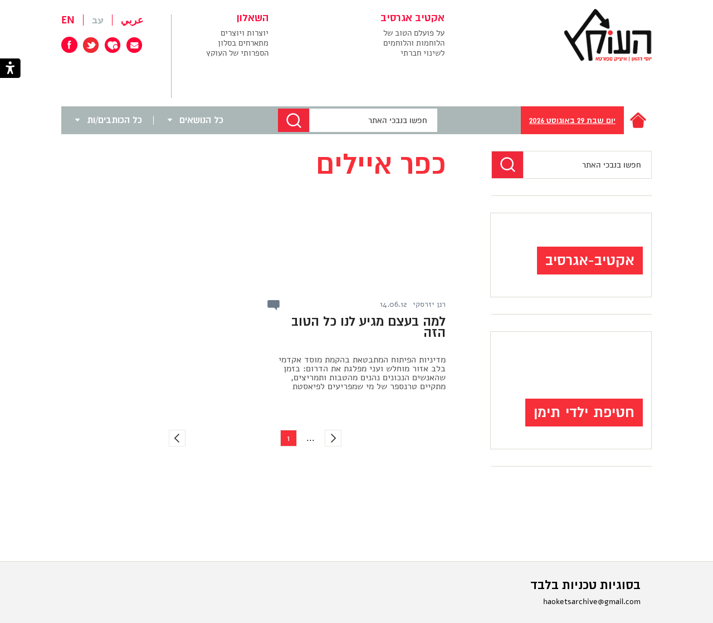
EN (68, 20)
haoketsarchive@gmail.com (592, 601)
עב (98, 20)
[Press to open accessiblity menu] (10, 69)
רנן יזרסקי (429, 304)
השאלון (252, 18)
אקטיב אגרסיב (412, 18)
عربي (132, 20)
